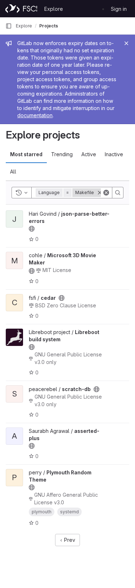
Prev (69, 540)
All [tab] (13, 171)
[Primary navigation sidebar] (8, 26)
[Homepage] (21, 8)
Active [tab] (88, 154)
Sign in (119, 9)
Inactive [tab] (114, 154)
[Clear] (106, 192)
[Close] (126, 43)
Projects (48, 25)
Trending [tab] (62, 154)
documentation (35, 115)
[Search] (117, 192)
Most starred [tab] (26, 154)
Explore (53, 9)
